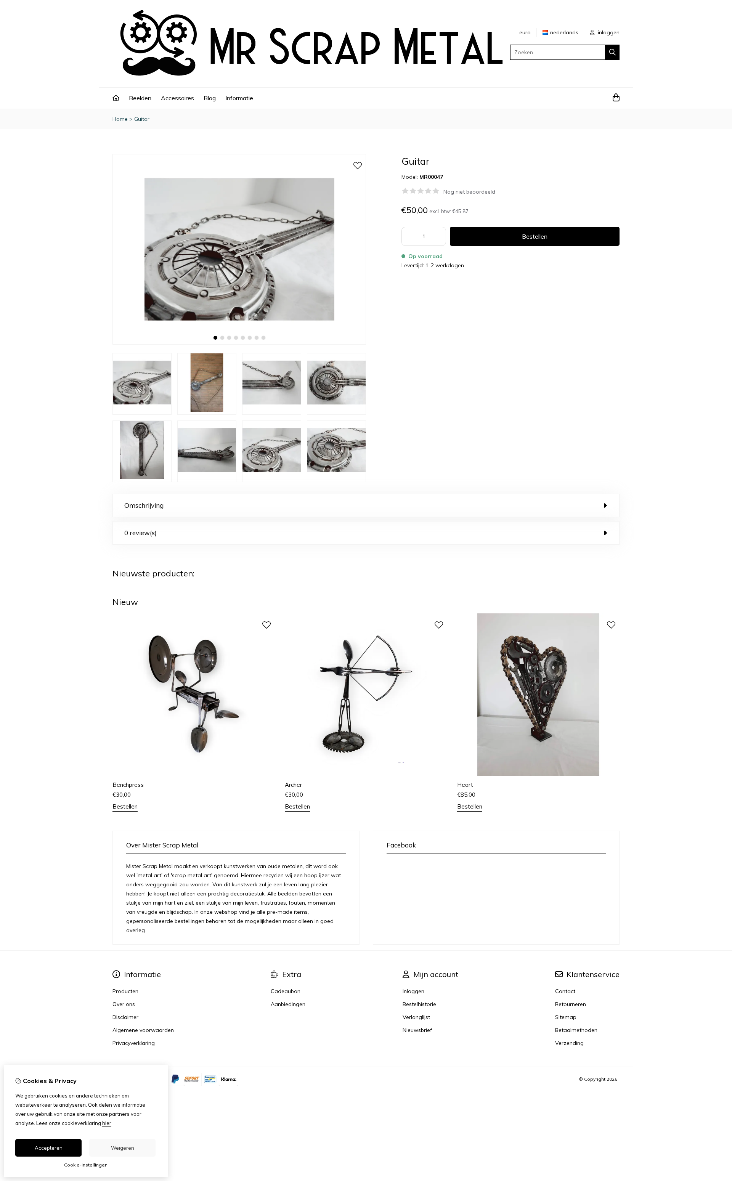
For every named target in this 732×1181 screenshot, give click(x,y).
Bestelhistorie (419, 1004)
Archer (293, 784)
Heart (465, 784)
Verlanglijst (416, 1017)
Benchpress (128, 784)
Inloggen (413, 991)
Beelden (140, 98)
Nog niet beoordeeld (469, 191)
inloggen (608, 32)
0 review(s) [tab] (140, 533)
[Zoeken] (612, 52)
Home (120, 119)
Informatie (239, 98)
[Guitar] (239, 342)
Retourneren (570, 1004)
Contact (565, 991)
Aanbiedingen (288, 1004)
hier (106, 1123)
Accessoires (177, 98)
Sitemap (565, 1017)
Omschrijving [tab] (144, 505)
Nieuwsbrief (417, 1030)
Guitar (141, 119)
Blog (210, 98)
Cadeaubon (285, 991)
